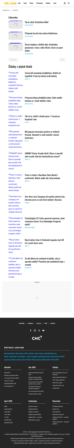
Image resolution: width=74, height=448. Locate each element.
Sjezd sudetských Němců (59, 377)
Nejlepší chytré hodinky (34, 414)
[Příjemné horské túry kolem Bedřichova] (15, 36)
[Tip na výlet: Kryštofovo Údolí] (15, 24)
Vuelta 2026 (55, 359)
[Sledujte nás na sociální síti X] (39, 330)
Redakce (30, 323)
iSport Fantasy (39, 353)
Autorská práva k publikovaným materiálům (22, 438)
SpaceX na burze (33, 406)
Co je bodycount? (8, 386)
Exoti (54, 3)
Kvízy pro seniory (8, 381)
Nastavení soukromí (44, 441)
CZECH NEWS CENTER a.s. (43, 432)
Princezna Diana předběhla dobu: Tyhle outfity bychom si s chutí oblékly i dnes (43, 99)
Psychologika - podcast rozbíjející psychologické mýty (33, 356)
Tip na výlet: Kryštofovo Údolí (36, 22)
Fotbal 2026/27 (8, 409)
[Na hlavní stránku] (10, 3)
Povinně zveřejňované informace (51, 443)
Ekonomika (56, 401)
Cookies (36, 441)
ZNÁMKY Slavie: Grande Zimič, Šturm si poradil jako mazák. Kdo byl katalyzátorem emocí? (44, 155)
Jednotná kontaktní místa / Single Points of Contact (28, 443)
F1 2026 (6, 417)
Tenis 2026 (7, 414)
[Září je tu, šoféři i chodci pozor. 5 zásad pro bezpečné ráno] (15, 121)
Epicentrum (7, 372)
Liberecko (15, 10)
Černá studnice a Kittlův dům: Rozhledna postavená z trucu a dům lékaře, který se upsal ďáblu (44, 47)
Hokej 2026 (7, 412)
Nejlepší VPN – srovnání (35, 417)
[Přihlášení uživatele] (65, 3)
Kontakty (21, 323)
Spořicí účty (56, 409)
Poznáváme (39, 3)
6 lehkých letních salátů (34, 394)
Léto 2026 (32, 367)
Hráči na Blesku (29, 353)
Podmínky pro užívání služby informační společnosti (49, 438)
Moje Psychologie (9, 353)
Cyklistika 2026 (8, 422)
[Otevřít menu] (69, 3)
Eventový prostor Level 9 (18, 359)
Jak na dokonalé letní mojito (36, 391)
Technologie (32, 401)
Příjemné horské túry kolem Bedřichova (41, 33)
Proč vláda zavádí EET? (59, 380)
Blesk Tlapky (19, 353)
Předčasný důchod (58, 406)
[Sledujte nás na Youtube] (43, 330)
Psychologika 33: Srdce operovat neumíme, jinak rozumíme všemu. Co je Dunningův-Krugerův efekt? (45, 221)
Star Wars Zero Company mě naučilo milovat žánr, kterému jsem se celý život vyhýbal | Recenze (45, 198)
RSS (46, 323)
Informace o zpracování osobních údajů (22, 441)
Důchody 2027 (56, 412)
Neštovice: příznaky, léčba (11, 375)
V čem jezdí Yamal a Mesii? (11, 378)
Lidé (19, 3)
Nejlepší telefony (33, 409)
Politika (55, 367)
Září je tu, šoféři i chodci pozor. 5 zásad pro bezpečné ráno (42, 118)
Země (25, 3)
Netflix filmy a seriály (34, 420)
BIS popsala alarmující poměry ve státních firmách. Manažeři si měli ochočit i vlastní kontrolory (42, 134)
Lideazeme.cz (6, 10)
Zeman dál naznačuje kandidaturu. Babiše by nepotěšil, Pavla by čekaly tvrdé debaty (43, 74)
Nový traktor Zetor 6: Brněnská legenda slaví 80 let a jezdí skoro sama (44, 241)
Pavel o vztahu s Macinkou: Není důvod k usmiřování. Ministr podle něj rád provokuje (42, 176)
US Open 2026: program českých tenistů (38, 359)
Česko (31, 3)
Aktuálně (7, 367)
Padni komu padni (57, 382)
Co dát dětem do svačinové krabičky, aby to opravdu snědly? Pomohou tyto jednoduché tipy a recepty (45, 261)
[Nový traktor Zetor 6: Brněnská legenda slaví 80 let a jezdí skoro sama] (15, 246)
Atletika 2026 (7, 420)
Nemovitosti (12, 356)
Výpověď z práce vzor (58, 385)
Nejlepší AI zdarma (33, 412)
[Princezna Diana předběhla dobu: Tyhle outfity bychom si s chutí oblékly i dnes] (15, 104)
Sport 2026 (8, 401)
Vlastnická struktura (56, 441)
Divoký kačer (56, 388)
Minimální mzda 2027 (58, 414)
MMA (5, 406)
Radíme (48, 3)
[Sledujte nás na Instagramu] (34, 330)
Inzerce (39, 323)
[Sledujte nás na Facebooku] (30, 330)
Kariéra (53, 323)
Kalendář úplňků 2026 (10, 383)
